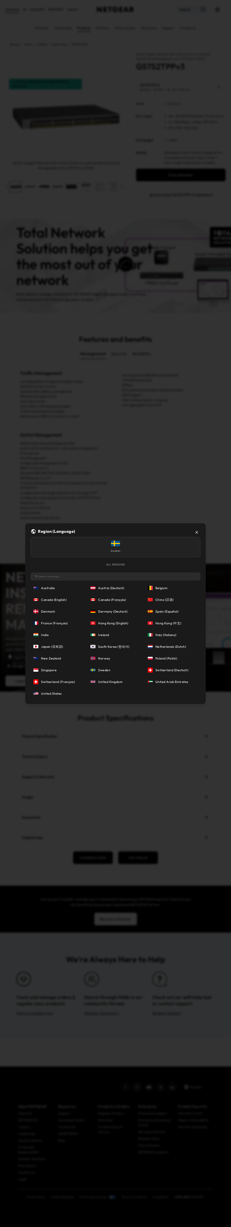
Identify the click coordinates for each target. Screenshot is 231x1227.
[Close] (196, 532)
